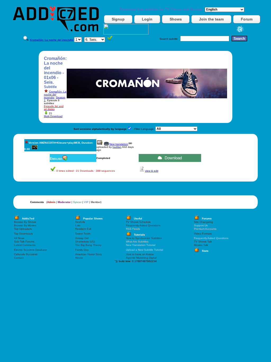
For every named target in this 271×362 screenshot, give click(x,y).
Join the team (211, 19)
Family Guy (82, 249)
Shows (176, 19)
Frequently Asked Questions (143, 225)
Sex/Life (80, 221)
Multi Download (53, 116)
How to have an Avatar (140, 254)
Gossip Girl (81, 238)
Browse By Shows (25, 221)
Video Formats (203, 233)
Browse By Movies (25, 225)
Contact (19, 257)
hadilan (116, 146)
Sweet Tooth (83, 233)
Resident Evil (83, 228)
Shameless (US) (85, 241)
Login (147, 19)
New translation (118, 144)
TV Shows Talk (203, 241)
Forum (246, 19)
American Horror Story (88, 254)
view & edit (151, 170)
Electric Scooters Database (30, 249)
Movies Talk (201, 245)
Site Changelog (203, 221)
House (79, 257)
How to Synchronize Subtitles (144, 238)
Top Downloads (23, 233)
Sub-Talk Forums (24, 241)
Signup (118, 19)
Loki (77, 225)
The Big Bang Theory (88, 245)
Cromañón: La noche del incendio (55, 94)
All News (19, 238)
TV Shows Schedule (138, 221)
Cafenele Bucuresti (25, 254)
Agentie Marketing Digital (141, 257)
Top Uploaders (23, 228)
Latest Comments (24, 245)
